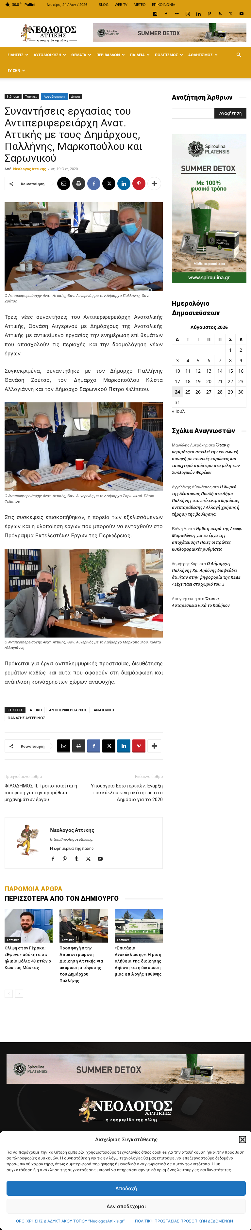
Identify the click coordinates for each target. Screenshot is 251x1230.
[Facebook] (166, 13)
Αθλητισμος (200, 54)
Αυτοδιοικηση (47, 54)
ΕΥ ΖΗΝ (14, 70)
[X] (231, 13)
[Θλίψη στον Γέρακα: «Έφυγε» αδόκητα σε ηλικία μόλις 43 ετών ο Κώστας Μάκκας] (29, 925)
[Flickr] (177, 13)
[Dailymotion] (155, 13)
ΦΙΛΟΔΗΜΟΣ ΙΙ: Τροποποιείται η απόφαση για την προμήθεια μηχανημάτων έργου (41, 792)
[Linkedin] (198, 13)
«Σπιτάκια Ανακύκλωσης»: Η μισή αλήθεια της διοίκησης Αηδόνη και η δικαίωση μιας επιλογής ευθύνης (138, 961)
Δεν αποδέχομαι (126, 1206)
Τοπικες (31, 96)
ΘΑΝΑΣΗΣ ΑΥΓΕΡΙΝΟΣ (26, 717)
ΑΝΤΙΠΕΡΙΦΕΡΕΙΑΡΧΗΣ (68, 709)
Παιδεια (137, 54)
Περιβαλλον (108, 54)
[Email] (63, 183)
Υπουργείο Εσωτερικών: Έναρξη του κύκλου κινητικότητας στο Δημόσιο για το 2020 (127, 792)
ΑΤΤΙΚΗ (36, 709)
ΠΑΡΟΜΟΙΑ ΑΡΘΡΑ (33, 889)
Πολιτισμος (166, 54)
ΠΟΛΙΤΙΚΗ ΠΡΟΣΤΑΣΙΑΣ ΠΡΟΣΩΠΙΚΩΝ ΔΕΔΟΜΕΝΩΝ (184, 1221)
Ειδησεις (16, 54)
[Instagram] (187, 13)
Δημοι (75, 96)
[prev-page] (9, 994)
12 (198, 371)
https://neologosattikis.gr (72, 839)
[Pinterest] (209, 13)
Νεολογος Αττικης (29, 168)
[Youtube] (241, 13)
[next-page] (19, 994)
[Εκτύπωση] (78, 183)
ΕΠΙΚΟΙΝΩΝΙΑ (163, 4)
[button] (242, 1139)
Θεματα (78, 54)
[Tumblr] (79, 859)
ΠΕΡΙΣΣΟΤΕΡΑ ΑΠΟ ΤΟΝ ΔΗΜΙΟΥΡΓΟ (62, 898)
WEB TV (121, 4)
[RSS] (220, 13)
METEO (140, 4)
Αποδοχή (126, 1188)
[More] (154, 183)
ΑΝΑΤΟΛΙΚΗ (104, 709)
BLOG (104, 4)
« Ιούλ (178, 411)
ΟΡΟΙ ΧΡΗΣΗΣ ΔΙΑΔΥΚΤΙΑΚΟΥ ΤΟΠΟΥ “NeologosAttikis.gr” (70, 1221)
